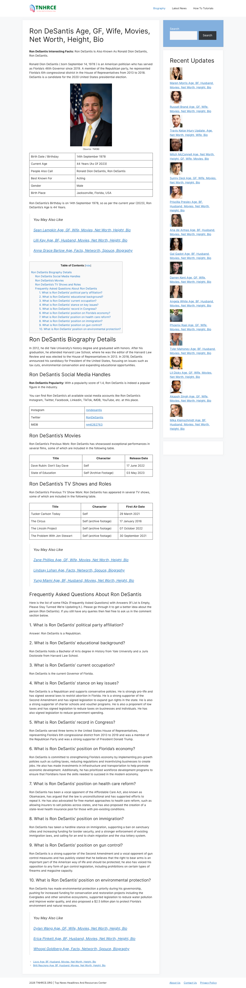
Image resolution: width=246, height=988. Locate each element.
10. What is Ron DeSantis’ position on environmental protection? (80, 329)
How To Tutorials (203, 8)
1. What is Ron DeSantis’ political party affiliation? (70, 292)
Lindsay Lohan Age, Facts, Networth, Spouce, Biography (79, 570)
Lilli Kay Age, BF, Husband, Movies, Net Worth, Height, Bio (80, 240)
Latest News (179, 8)
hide (88, 265)
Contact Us (190, 982)
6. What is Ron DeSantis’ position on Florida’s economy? (74, 313)
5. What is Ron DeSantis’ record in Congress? (68, 308)
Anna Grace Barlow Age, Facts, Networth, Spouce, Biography (83, 250)
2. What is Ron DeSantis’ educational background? (71, 296)
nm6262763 (94, 424)
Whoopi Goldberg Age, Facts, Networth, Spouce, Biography (81, 949)
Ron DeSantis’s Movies (49, 280)
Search (174, 28)
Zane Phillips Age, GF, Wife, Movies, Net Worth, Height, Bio (81, 560)
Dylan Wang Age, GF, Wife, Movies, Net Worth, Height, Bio (80, 928)
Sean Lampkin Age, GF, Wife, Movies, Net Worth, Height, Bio (82, 230)
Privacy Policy (208, 982)
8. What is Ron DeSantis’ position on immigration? (70, 321)
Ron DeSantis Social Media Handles (57, 276)
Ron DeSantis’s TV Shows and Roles (58, 284)
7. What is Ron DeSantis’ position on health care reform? (75, 317)
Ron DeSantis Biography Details (51, 272)
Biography (159, 8)
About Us (175, 982)
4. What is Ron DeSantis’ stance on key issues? (68, 304)
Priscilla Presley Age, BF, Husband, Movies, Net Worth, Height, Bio (190, 206)
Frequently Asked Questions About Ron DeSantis (66, 288)
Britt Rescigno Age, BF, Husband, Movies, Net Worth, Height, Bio (69, 965)
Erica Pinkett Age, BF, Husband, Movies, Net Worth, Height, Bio (84, 938)
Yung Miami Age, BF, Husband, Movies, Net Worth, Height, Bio (83, 580)
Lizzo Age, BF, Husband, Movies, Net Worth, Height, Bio (64, 961)
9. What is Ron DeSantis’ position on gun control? (70, 325)
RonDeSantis (94, 417)
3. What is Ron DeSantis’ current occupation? (67, 300)
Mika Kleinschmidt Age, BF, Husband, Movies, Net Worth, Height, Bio (190, 424)
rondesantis (94, 410)
